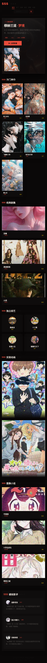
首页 (13, 7)
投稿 (30, 660)
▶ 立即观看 (13, 43)
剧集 (29, 7)
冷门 (17, 7)
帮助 (21, 660)
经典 (21, 7)
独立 (25, 7)
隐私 (26, 660)
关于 (16, 660)
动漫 (33, 7)
